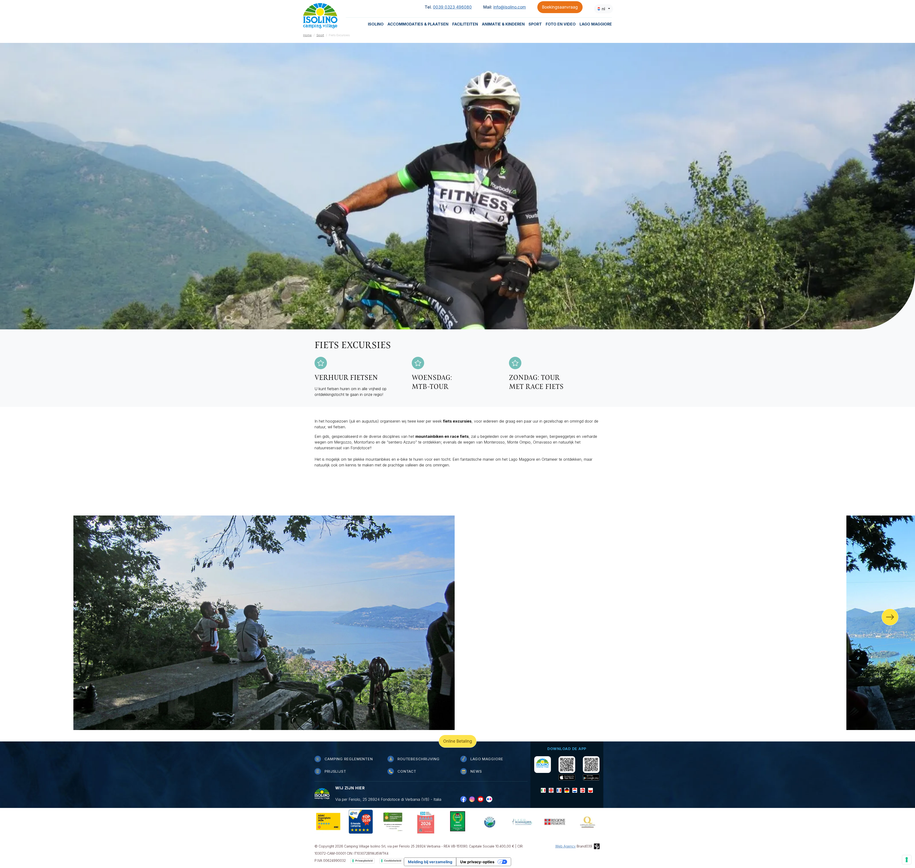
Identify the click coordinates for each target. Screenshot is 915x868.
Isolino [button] (376, 24)
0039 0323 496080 (452, 7)
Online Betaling (457, 741)
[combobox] (603, 8)
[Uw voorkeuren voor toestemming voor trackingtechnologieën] (906, 859)
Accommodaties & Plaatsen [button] (417, 24)
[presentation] (890, 617)
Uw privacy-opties (477, 861)
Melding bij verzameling (430, 861)
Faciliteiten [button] (465, 24)
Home (307, 35)
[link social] (464, 799)
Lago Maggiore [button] (596, 24)
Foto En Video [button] (561, 24)
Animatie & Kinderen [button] (503, 24)
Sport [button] (535, 24)
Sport (320, 35)
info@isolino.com (509, 7)
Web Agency (565, 846)
